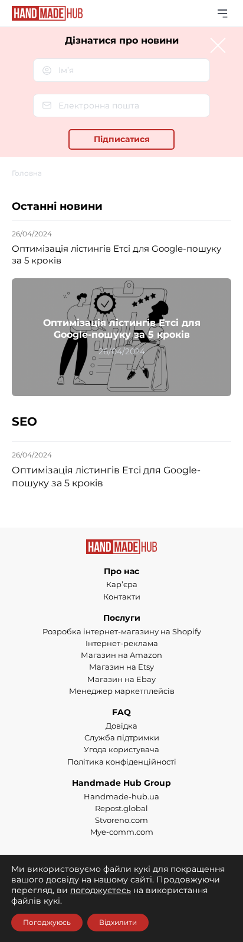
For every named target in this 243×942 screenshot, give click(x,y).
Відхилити (118, 922)
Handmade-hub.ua (121, 796)
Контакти (121, 596)
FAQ (121, 712)
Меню (222, 13)
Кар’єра (121, 584)
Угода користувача (121, 749)
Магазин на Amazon (121, 655)
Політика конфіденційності (121, 761)
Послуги (121, 617)
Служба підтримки (121, 737)
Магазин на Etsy (121, 666)
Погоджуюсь (47, 922)
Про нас (121, 571)
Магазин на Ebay (121, 679)
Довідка (121, 725)
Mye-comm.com (121, 831)
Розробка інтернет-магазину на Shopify (121, 631)
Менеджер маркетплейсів (122, 691)
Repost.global (121, 808)
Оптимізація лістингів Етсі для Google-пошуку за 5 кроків (116, 254)
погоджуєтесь (100, 890)
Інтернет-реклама (122, 643)
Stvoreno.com (121, 820)
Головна (27, 173)
